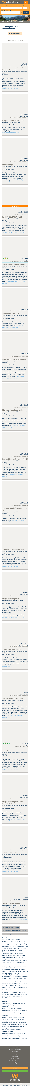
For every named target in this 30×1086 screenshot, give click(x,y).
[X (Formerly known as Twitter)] (16, 1062)
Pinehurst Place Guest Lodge (12, 410)
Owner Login (15, 1071)
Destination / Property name (7, 5)
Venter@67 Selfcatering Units (13, 550)
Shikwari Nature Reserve (11, 904)
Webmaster (15, 1053)
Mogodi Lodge (7, 165)
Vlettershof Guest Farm (10, 314)
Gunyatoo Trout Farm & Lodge (13, 121)
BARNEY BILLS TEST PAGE (12, 217)
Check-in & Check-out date (6, 10)
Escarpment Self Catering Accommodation (15, 930)
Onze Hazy (6, 751)
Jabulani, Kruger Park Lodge (12, 699)
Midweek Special (15, 206)
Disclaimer (15, 1056)
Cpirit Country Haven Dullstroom (14, 359)
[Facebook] (14, 1062)
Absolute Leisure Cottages (12, 649)
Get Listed (15, 1051)
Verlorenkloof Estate (9, 70)
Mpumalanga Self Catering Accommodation (15, 934)
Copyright (15, 1055)
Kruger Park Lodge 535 (10, 599)
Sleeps (24, 5)
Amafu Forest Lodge (9, 853)
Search (26, 12)
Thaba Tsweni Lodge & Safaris (13, 264)
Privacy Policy (15, 1058)
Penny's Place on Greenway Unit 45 (15, 459)
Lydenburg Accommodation (11, 927)
